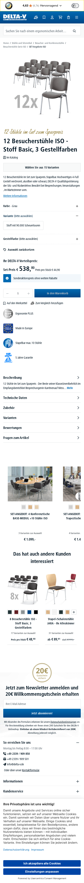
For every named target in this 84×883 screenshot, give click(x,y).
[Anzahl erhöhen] (29, 293)
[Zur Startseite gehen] (15, 17)
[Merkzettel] (44, 17)
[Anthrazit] (9, 612)
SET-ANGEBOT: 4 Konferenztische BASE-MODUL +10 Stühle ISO (30, 516)
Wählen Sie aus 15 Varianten (42, 167)
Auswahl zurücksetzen (21, 249)
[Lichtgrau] (23, 507)
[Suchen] (74, 30)
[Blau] (29, 612)
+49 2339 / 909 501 (18, 759)
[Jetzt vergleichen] (36, 17)
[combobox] (36, 30)
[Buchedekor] (30, 507)
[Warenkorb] (60, 17)
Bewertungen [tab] (12, 428)
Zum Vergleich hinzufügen (49, 303)
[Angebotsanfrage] (68, 17)
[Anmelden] (52, 17)
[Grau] (22, 612)
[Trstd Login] (78, 5)
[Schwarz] (35, 612)
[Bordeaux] (16, 612)
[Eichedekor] (67, 612)
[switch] (75, 5)
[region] (42, 88)
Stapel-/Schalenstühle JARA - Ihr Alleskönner (60, 621)
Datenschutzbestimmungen (63, 721)
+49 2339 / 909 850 (18, 753)
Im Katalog (12, 157)
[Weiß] (54, 612)
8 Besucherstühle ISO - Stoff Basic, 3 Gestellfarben (23, 623)
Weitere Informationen (15, 196)
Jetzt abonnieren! (42, 713)
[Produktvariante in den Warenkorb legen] (74, 612)
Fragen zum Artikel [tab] (16, 438)
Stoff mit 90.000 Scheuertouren (23, 225)
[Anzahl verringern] (7, 293)
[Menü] (77, 17)
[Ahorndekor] (36, 507)
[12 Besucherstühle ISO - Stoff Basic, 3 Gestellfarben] (41, 88)
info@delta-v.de (15, 764)
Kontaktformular (30, 770)
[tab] (42, 382)
